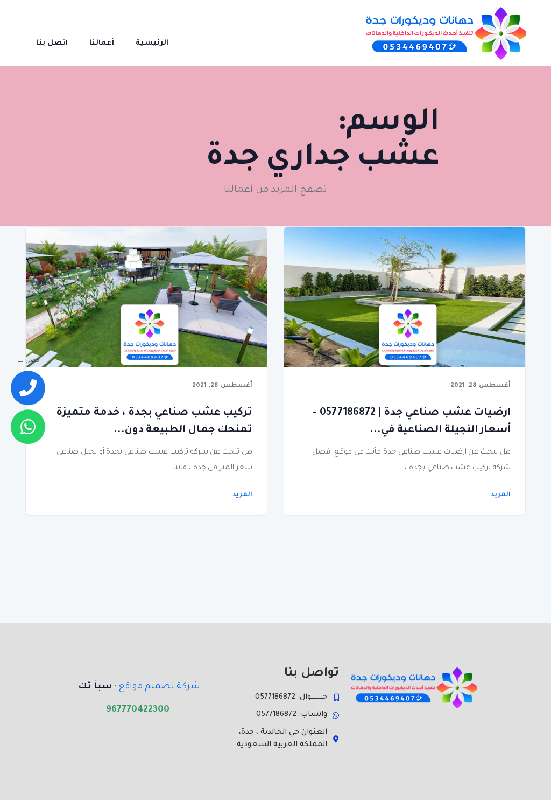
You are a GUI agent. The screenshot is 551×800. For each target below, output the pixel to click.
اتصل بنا (52, 43)
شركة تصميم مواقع (159, 687)
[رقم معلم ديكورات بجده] (28, 388)
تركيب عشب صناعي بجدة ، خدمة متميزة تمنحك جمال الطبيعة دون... (154, 421)
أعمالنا (101, 43)
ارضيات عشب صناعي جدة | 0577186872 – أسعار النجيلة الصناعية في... (411, 421)
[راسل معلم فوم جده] (28, 426)
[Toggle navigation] (194, 33)
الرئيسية (152, 43)
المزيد (242, 495)
